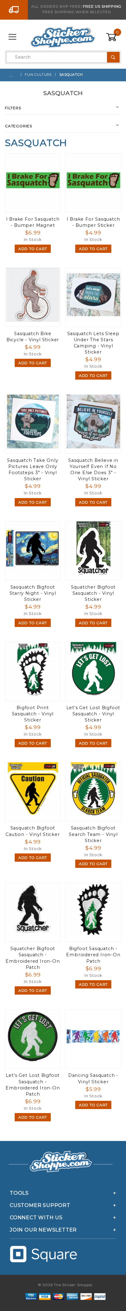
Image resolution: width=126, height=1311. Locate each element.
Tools (19, 1193)
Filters (13, 108)
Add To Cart (32, 248)
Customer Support (40, 1205)
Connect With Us (36, 1217)
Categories (18, 126)
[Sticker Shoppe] (62, 37)
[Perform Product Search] (113, 57)
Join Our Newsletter (43, 1230)
